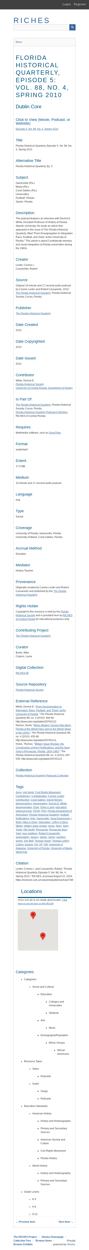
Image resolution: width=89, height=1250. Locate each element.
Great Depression (60, 818)
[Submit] (72, 27)
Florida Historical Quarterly (44, 814)
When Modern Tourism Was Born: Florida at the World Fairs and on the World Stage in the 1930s (43, 729)
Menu (19, 42)
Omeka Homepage (53, 1237)
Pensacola (42, 829)
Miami (19, 825)
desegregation (24, 807)
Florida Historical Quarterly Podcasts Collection (42, 775)
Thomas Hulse (43, 840)
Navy (59, 825)
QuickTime (55, 432)
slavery (34, 837)
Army (19, 792)
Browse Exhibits (23, 1244)
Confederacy (23, 796)
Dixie (36, 807)
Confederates (39, 796)
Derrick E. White (58, 803)
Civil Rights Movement (47, 792)
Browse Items (44, 1240)
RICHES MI (22, 673)
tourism (29, 844)
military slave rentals (35, 825)
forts (32, 818)
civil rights (28, 792)
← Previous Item (25, 1221)
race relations (29, 833)
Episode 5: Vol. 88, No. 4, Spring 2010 (37, 129)
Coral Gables (38, 799)
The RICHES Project (25, 1237)
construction (22, 799)
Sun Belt (28, 840)
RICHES (32, 20)
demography (40, 803)
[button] (42, 936)
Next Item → (66, 1221)
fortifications (22, 818)
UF (40, 844)
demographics (24, 803)
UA (36, 844)
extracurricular (24, 811)
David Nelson (54, 799)
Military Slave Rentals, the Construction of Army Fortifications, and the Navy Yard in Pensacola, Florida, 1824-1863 (43, 748)
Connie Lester (56, 796)
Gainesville (42, 818)
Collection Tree (22, 1240)
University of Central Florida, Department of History (44, 388)
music (51, 825)
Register (80, 4)
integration (44, 822)
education (61, 807)
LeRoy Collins (60, 822)
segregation (22, 837)
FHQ (43, 811)
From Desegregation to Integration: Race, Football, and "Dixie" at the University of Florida (41, 710)
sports (19, 840)
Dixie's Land (47, 807)
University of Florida (38, 848)
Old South (29, 829)
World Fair (21, 852)
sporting (60, 837)
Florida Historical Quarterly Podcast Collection (41, 412)
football (64, 814)
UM (46, 844)
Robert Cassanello (49, 833)
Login (66, 4)
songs (51, 837)
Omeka (71, 1244)
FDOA (36, 811)
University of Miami (61, 848)
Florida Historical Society (30, 384)
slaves (43, 837)
